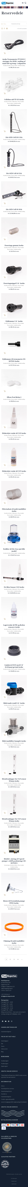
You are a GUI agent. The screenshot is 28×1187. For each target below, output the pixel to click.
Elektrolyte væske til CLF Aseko (14, 433)
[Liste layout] (4, 28)
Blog (2, 1051)
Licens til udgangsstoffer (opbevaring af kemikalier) (14, 1102)
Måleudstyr (15, 101)
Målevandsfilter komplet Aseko (14, 741)
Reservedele (14, 65)
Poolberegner (4, 1063)
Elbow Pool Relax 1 (14, 397)
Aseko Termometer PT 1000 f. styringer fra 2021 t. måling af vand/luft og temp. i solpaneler (14, 61)
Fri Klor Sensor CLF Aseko (14, 587)
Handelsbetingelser (6, 1031)
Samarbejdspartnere (6, 1091)
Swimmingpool (4, 1041)
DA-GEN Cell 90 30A (14, 209)
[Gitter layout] (7, 28)
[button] (4, 53)
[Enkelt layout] (2, 28)
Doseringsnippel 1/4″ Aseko (14, 283)
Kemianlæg (6, 865)
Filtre (4, 24)
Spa (2, 1043)
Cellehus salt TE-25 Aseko (14, 99)
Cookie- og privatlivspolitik (7, 1099)
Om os (2, 1086)
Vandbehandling (21, 65)
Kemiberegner (5, 1061)
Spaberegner (4, 1066)
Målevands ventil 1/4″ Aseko (14, 703)
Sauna (2, 1046)
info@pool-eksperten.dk (8, 996)
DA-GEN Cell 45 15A (14, 173)
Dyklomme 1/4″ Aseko (14, 321)
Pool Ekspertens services (7, 1088)
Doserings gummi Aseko (14, 245)
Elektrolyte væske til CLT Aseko (14, 471)
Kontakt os (4, 1094)
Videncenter (4, 1049)
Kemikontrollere (7, 65)
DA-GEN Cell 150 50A (14, 137)
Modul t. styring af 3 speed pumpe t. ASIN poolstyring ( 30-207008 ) (14, 861)
